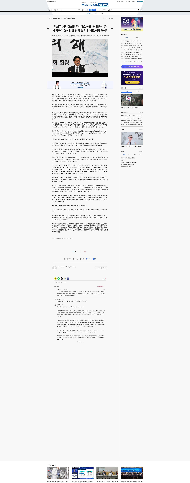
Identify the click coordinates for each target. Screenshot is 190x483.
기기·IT (98, 10)
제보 (106, 18)
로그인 (118, 1)
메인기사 (50, 10)
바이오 (101, 13)
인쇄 (83, 259)
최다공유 (137, 37)
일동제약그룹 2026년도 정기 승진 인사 (128, 162)
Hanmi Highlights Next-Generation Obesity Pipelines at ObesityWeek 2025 (132, 120)
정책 (83, 10)
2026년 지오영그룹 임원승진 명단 (128, 158)
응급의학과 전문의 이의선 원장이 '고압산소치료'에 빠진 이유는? (133, 45)
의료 (79, 10)
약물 (95, 13)
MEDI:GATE (140, 1)
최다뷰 (126, 37)
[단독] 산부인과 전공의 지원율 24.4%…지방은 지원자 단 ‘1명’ (133, 43)
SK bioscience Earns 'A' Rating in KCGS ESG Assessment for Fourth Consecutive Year (132, 122)
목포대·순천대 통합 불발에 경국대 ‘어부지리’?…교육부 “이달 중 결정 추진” (133, 41)
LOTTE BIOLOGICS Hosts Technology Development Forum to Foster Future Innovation (132, 118)
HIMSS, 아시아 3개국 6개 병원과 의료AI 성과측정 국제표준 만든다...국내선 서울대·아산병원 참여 (133, 61)
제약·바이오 (92, 10)
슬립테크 (110, 10)
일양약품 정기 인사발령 (126, 167)
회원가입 (123, 1)
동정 (135, 154)
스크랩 (76, 259)
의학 (87, 10)
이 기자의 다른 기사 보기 (101, 268)
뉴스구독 (128, 1)
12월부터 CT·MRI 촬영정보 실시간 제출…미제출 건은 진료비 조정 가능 (133, 50)
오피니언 (104, 10)
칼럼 (127, 91)
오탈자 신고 (68, 259)
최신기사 (56, 10)
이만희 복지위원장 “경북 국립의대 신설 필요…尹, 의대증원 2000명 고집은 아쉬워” (133, 47)
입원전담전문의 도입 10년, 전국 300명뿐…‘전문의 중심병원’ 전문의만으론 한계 (133, 52)
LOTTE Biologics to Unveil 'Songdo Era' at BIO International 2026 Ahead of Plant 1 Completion (132, 115)
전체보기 (140, 88)
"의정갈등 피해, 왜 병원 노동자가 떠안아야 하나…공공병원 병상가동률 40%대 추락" (133, 54)
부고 (140, 154)
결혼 (129, 154)
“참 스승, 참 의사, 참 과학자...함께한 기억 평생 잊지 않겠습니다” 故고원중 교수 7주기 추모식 (133, 56)
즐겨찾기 (133, 1)
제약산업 (89, 13)
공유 (112, 18)
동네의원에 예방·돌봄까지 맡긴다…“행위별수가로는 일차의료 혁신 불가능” (133, 59)
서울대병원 (123, 160)
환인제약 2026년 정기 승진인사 (127, 164)
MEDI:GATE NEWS (95, 4)
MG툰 (137, 91)
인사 (124, 154)
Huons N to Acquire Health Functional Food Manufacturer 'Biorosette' (132, 124)
